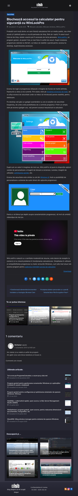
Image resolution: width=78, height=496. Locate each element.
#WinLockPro (60, 27)
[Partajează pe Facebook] (26, 279)
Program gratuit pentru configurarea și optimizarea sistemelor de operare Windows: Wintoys (16, 318)
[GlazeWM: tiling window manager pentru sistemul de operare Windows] (68, 420)
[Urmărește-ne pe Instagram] (68, 489)
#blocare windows (49, 27)
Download (67, 271)
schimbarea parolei (21, 173)
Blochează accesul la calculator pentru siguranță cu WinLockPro (35, 21)
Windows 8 (44, 177)
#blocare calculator (36, 27)
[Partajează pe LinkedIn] (38, 279)
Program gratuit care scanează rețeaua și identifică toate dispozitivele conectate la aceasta (55, 473)
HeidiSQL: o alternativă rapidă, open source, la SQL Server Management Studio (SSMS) (39, 317)
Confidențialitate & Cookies (39, 487)
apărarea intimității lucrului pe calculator (40, 267)
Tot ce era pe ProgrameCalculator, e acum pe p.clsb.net (27, 376)
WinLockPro (62, 37)
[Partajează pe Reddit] (51, 279)
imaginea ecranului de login (57, 92)
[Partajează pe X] (30, 279)
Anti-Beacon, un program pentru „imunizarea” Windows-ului (60, 315)
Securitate (10, 14)
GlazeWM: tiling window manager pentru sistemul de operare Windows (33, 419)
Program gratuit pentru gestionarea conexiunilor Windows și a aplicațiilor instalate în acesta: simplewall (33, 384)
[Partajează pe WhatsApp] (47, 279)
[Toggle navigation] (9, 5)
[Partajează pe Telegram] (43, 279)
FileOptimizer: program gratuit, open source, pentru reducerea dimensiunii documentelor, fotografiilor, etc (34, 410)
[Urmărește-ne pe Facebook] (71, 489)
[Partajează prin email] (34, 279)
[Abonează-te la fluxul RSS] (65, 489)
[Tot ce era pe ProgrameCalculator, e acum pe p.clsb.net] (68, 377)
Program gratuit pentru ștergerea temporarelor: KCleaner (20, 474)
